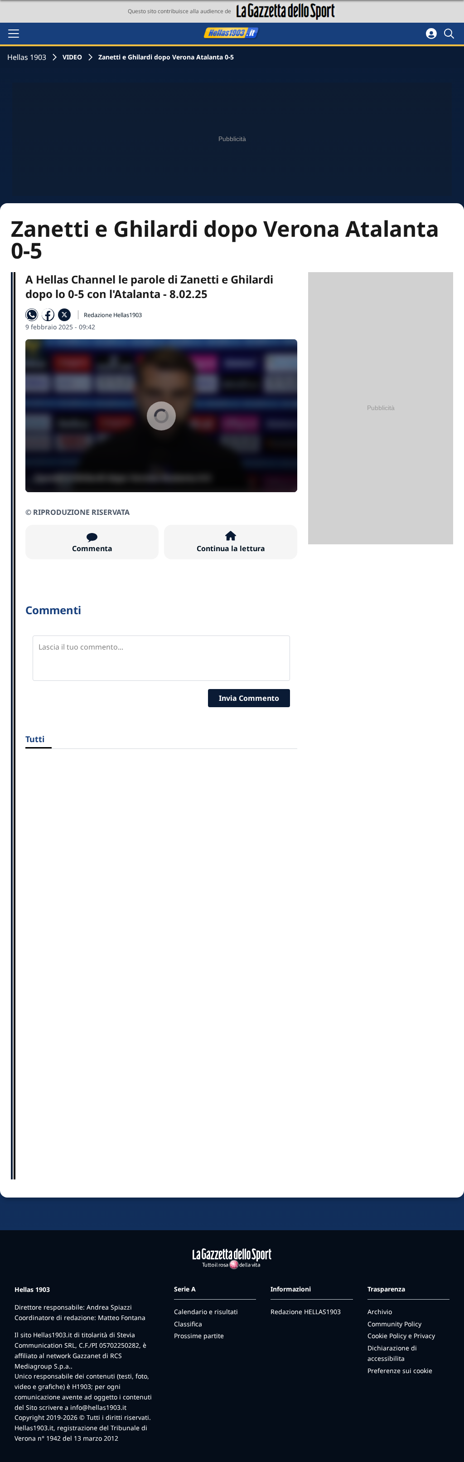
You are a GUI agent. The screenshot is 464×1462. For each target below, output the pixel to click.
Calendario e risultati (206, 1311)
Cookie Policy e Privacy (401, 1335)
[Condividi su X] (64, 314)
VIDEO (72, 57)
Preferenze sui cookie (399, 1370)
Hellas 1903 (26, 57)
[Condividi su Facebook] (48, 314)
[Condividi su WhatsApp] (31, 314)
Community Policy (394, 1324)
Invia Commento (249, 698)
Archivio (379, 1311)
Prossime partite (199, 1335)
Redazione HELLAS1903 (306, 1311)
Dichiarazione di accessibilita (392, 1353)
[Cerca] (450, 33)
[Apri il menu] (13, 33)
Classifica (188, 1324)
